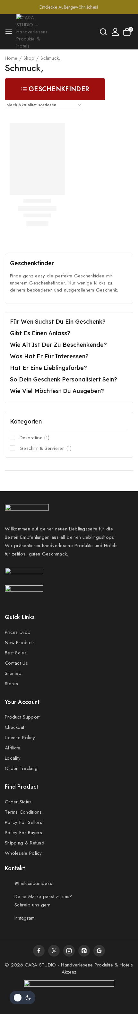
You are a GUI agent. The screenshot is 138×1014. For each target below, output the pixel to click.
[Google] (99, 951)
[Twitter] (54, 951)
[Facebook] (39, 951)
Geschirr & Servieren (46, 448)
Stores (11, 683)
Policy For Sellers (23, 822)
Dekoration (34, 437)
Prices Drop (17, 632)
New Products (20, 642)
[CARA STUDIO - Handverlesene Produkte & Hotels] (31, 31)
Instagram (24, 918)
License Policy (20, 737)
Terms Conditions (23, 812)
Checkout (14, 727)
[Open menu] (9, 32)
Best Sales (16, 652)
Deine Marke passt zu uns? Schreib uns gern (43, 900)
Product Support (22, 717)
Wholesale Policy (23, 853)
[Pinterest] (84, 951)
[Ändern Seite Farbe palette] (22, 997)
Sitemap (13, 673)
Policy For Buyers (23, 832)
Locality (13, 758)
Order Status (18, 801)
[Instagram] (69, 951)
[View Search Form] (103, 32)
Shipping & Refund (24, 842)
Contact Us (16, 663)
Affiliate (13, 747)
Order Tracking (21, 768)
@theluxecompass (33, 883)
